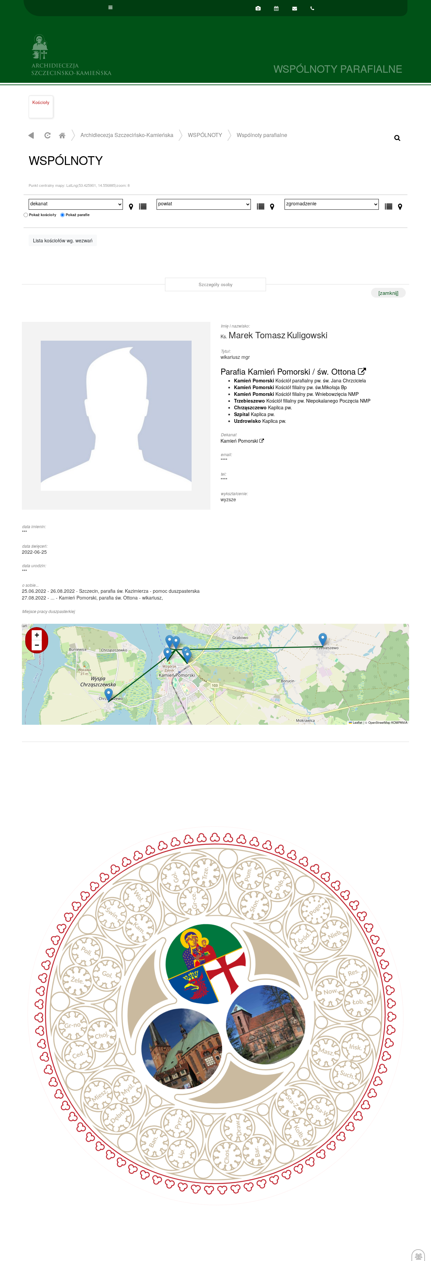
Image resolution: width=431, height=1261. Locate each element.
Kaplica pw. (263, 407)
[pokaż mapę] (131, 205)
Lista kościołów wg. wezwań (63, 240)
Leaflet (357, 722)
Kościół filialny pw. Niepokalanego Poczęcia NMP (302, 400)
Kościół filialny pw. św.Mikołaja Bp (290, 387)
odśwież (46, 135)
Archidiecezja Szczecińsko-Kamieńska (119, 53)
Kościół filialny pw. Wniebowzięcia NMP (296, 393)
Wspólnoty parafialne (262, 135)
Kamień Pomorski (240, 440)
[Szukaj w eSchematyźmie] (397, 137)
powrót (31, 135)
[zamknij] (388, 292)
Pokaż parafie (78, 214)
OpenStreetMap (379, 722)
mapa (214, 674)
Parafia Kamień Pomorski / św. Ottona (289, 371)
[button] (176, 643)
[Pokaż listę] (142, 205)
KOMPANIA (399, 722)
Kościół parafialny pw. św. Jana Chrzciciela (300, 380)
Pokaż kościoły (42, 214)
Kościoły (40, 102)
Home (62, 135)
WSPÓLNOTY (205, 135)
